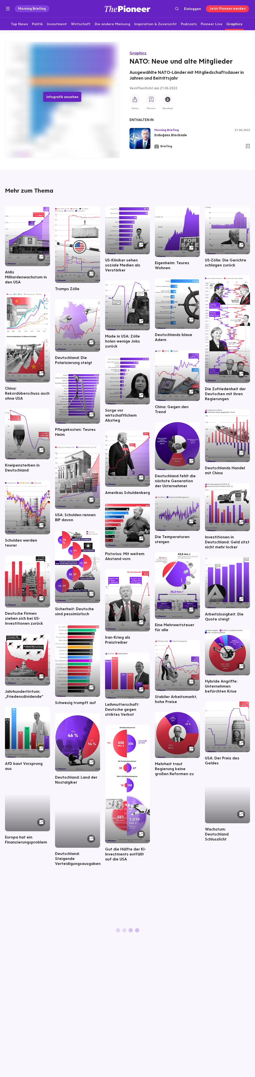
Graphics (137, 52)
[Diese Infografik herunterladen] (167, 99)
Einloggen (192, 8)
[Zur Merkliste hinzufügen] (151, 99)
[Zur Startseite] (127, 8)
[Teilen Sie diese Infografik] (134, 99)
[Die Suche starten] (177, 8)
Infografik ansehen (62, 97)
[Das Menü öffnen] (8, 8)
